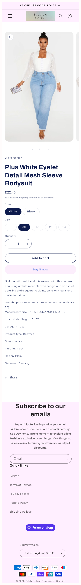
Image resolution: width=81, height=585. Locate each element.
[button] (9, 16)
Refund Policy (19, 502)
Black (33, 212)
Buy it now (40, 269)
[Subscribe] (67, 459)
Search (14, 476)
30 (24, 227)
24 (66, 228)
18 (39, 228)
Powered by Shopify (53, 581)
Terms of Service (21, 485)
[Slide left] (32, 149)
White (13, 211)
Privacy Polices (20, 494)
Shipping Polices (21, 511)
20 (53, 228)
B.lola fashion (34, 581)
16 (13, 228)
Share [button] (13, 377)
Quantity (10, 236)
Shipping (24, 198)
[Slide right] (49, 149)
